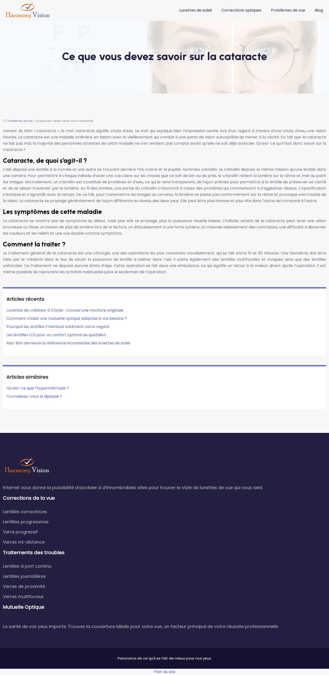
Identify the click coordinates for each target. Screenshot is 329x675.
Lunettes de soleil (195, 10)
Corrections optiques (241, 10)
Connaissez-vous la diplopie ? (34, 396)
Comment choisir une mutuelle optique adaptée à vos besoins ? (67, 318)
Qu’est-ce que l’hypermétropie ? (38, 388)
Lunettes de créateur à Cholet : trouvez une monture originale (65, 310)
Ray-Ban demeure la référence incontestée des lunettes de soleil (68, 343)
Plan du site (164, 672)
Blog (319, 10)
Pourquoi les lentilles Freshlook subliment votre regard (58, 326)
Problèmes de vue (288, 10)
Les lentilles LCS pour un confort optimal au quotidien (56, 335)
